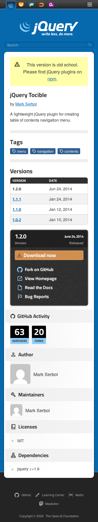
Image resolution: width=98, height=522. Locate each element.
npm (51, 78)
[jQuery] (11, 5)
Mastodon (52, 503)
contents (71, 151)
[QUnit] (51, 4)
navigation (45, 151)
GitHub (26, 495)
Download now (40, 255)
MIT (20, 441)
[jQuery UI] (21, 4)
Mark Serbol (26, 104)
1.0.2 (16, 219)
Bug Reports (37, 296)
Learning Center (53, 495)
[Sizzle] (41, 4)
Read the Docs (39, 287)
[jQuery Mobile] (31, 4)
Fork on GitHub (39, 269)
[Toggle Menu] (89, 4)
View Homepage (41, 278)
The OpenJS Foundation (62, 516)
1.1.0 (16, 209)
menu (21, 151)
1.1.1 (16, 199)
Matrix (79, 495)
